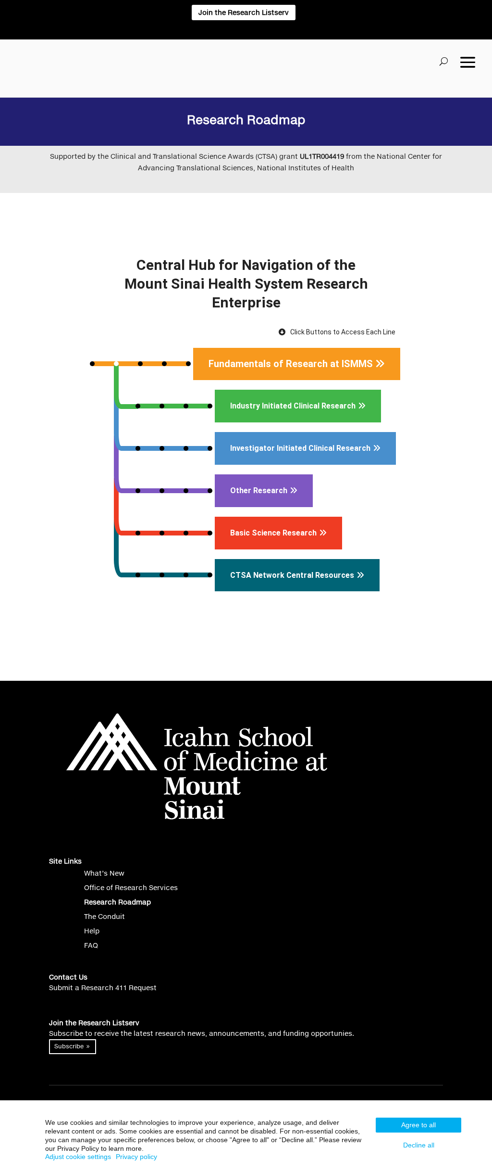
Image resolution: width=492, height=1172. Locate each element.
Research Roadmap (117, 902)
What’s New (104, 873)
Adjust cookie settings (78, 1156)
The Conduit (104, 916)
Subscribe (69, 1046)
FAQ (91, 945)
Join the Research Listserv (243, 12)
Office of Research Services (131, 888)
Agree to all (418, 1125)
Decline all (418, 1145)
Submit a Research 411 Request (103, 987)
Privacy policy (136, 1156)
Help (91, 931)
